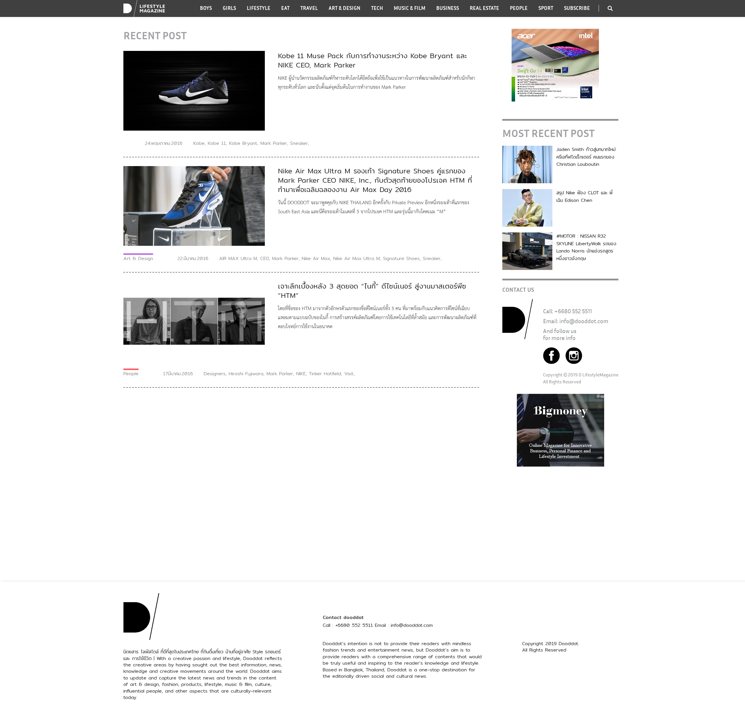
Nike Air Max (316, 258)
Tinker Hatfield (325, 373)
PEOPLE (519, 8)
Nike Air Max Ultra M (356, 258)
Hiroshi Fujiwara (246, 373)
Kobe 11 (217, 143)
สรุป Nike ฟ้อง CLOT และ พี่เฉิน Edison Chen (584, 196)
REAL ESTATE (484, 8)
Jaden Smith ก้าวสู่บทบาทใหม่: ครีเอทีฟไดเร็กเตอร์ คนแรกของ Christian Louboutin (586, 157)
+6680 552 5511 (573, 311)
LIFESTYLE (258, 8)
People (131, 373)
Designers (215, 373)
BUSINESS (447, 8)
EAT (285, 8)
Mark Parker (273, 143)
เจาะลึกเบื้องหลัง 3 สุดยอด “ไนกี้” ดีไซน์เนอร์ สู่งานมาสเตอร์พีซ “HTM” (372, 290)
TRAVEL (309, 8)
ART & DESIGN (344, 8)
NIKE (301, 373)
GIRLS (229, 8)
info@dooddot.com (583, 321)
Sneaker (299, 143)
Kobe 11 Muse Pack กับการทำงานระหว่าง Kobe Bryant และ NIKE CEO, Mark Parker (372, 60)
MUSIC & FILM (409, 8)
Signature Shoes (401, 258)
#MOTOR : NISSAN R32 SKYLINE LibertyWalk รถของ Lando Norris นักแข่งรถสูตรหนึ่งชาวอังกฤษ (586, 247)
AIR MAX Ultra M (238, 258)
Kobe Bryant (243, 143)
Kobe (199, 143)
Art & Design (138, 258)
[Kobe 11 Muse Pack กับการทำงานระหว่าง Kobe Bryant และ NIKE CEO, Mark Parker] (194, 90)
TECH (377, 8)
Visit (349, 373)
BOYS (206, 8)
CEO (264, 258)
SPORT (545, 8)
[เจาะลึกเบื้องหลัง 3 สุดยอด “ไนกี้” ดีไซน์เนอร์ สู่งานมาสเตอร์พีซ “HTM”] (194, 320)
